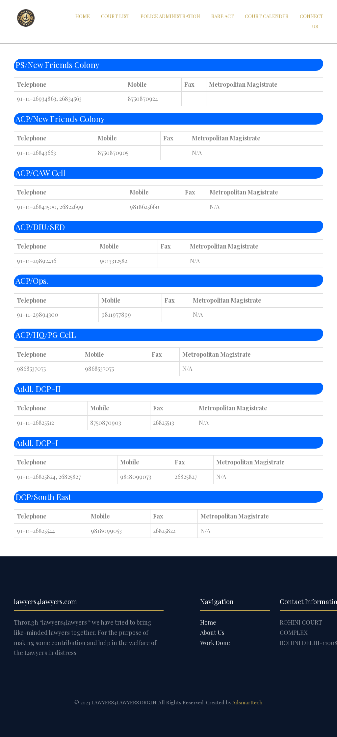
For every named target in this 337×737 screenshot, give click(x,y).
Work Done (215, 643)
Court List (115, 16)
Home (82, 16)
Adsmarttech (247, 702)
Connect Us (311, 21)
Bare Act (222, 16)
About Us (212, 632)
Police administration (170, 16)
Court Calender (267, 16)
